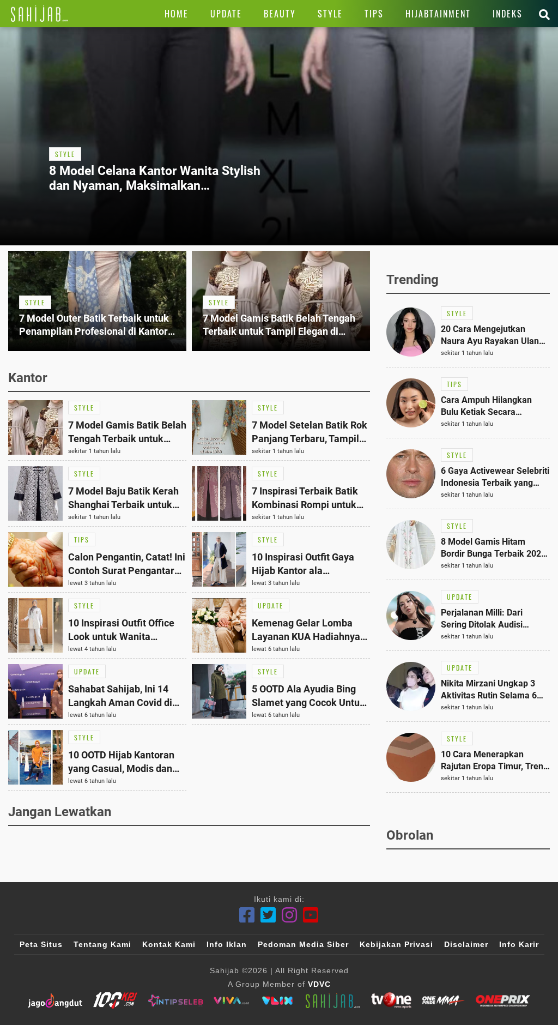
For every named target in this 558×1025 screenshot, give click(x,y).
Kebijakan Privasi (396, 944)
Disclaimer (466, 944)
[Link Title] (39, 13)
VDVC (319, 984)
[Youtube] (311, 915)
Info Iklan (227, 944)
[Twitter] (268, 915)
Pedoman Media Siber (303, 944)
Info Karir (519, 944)
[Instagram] (290, 915)
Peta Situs (41, 944)
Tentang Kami (102, 944)
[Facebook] (247, 915)
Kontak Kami (169, 944)
